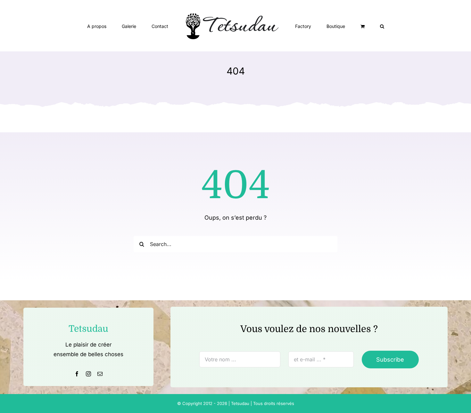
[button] (352, 25)
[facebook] (76, 373)
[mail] (100, 373)
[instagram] (88, 373)
